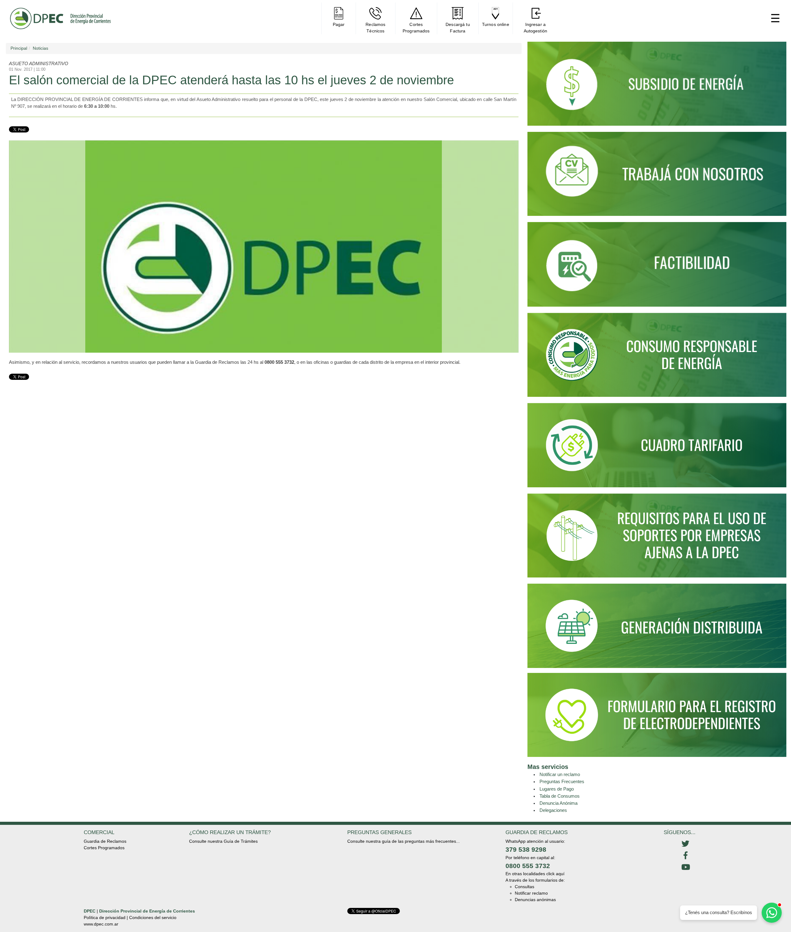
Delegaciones (553, 810)
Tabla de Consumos (559, 796)
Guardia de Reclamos (105, 841)
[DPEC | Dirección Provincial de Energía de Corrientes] (60, 18)
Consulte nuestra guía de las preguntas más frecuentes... (403, 841)
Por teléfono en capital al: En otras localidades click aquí (535, 865)
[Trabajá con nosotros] (656, 176)
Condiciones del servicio (152, 917)
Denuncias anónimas (535, 899)
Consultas (524, 886)
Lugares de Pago (556, 788)
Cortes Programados (104, 847)
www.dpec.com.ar (101, 924)
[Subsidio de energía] (656, 86)
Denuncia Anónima (558, 803)
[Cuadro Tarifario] (656, 447)
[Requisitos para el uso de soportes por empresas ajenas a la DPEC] (656, 538)
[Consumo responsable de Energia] (656, 357)
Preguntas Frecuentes (561, 781)
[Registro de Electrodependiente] (656, 714)
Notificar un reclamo (559, 774)
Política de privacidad (104, 917)
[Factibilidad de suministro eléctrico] (656, 267)
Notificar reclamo (531, 893)
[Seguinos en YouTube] (685, 867)
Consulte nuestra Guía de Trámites (223, 841)
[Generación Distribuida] (656, 625)
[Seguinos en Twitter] (685, 844)
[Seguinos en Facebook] (685, 856)
